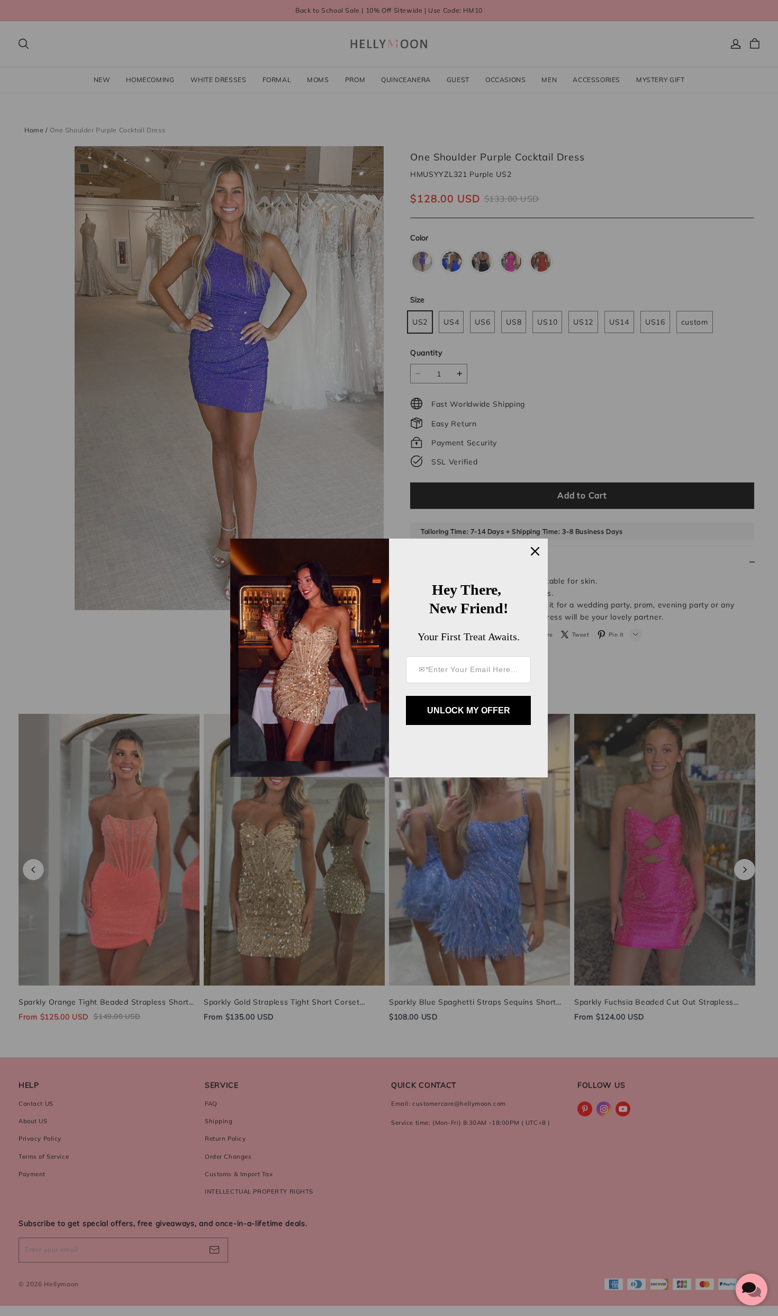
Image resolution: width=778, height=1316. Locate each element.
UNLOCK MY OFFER (468, 710)
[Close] (535, 551)
